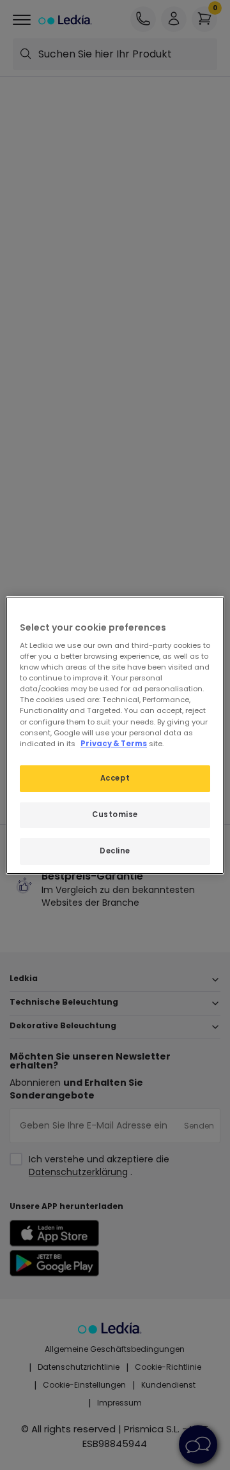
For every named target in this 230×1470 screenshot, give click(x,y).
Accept (115, 778)
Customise (115, 814)
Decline (115, 851)
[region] (115, 735)
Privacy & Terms (113, 744)
